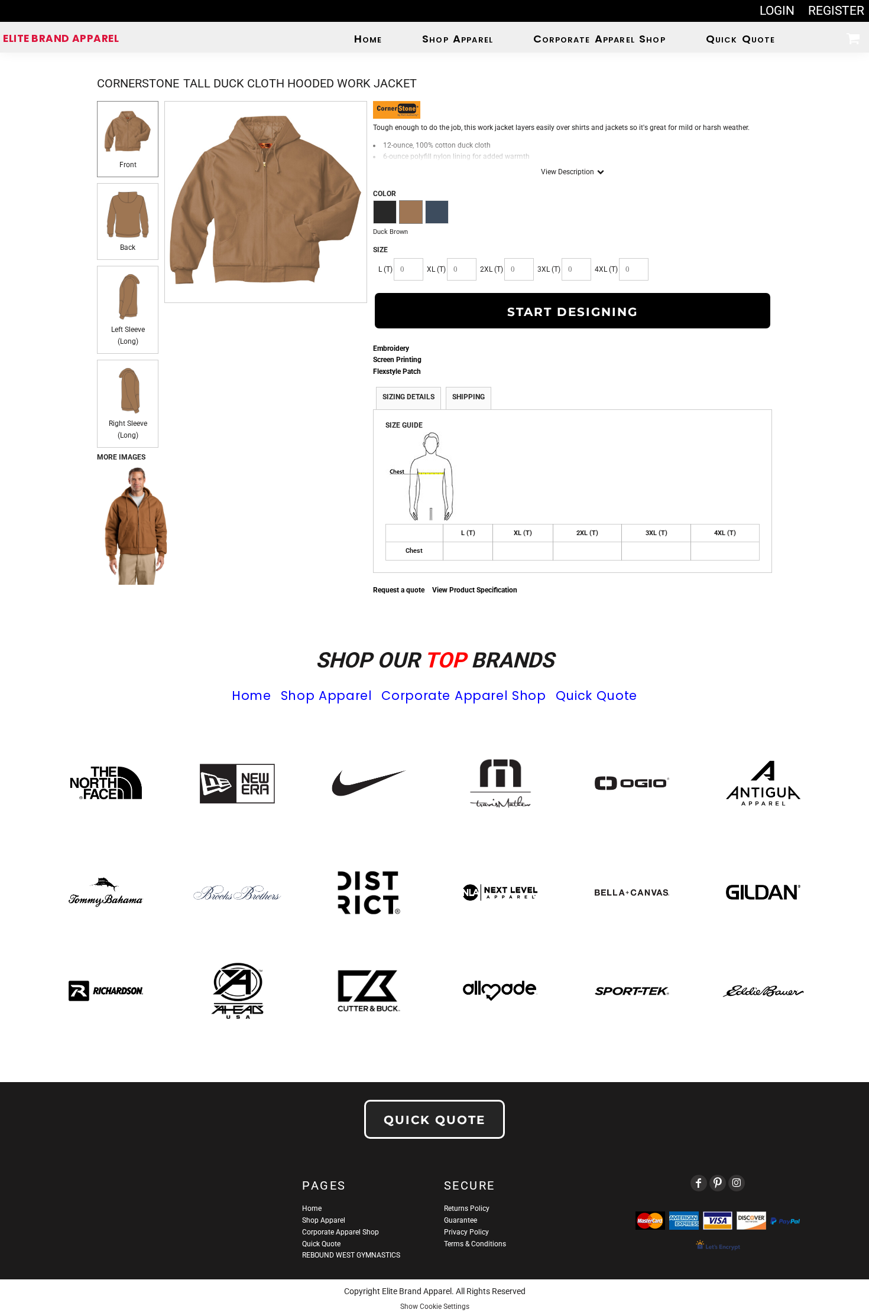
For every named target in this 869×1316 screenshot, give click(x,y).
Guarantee (460, 1220)
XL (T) (436, 269)
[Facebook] (698, 1183)
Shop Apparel (326, 695)
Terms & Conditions (475, 1244)
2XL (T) (491, 269)
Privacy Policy (466, 1232)
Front (128, 165)
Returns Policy (466, 1208)
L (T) (385, 269)
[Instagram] (736, 1183)
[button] (853, 38)
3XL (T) (548, 269)
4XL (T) (606, 269)
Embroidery (391, 348)
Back (127, 247)
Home (251, 695)
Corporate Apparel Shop (463, 695)
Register (836, 11)
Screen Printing (397, 360)
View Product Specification (474, 590)
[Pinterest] (717, 1183)
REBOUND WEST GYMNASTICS (351, 1255)
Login (777, 11)
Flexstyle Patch (397, 371)
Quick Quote (596, 695)
